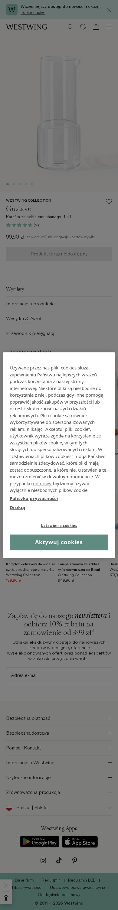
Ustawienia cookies (59, 525)
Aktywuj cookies (59, 542)
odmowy (42, 483)
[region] (59, 455)
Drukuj (17, 507)
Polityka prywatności (34, 498)
